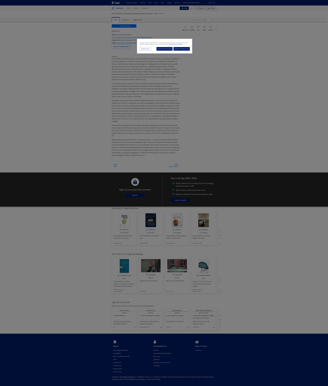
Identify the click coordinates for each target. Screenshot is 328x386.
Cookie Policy (179, 44)
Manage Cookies (145, 48)
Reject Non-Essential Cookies (164, 48)
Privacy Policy (172, 44)
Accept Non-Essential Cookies (181, 48)
